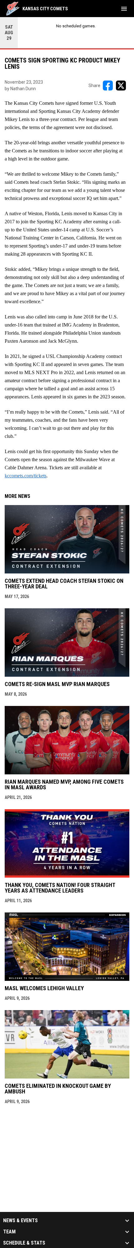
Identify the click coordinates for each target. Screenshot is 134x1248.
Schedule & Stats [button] (24, 1243)
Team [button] (9, 1231)
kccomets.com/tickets (25, 475)
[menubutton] (124, 8)
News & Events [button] (20, 1220)
